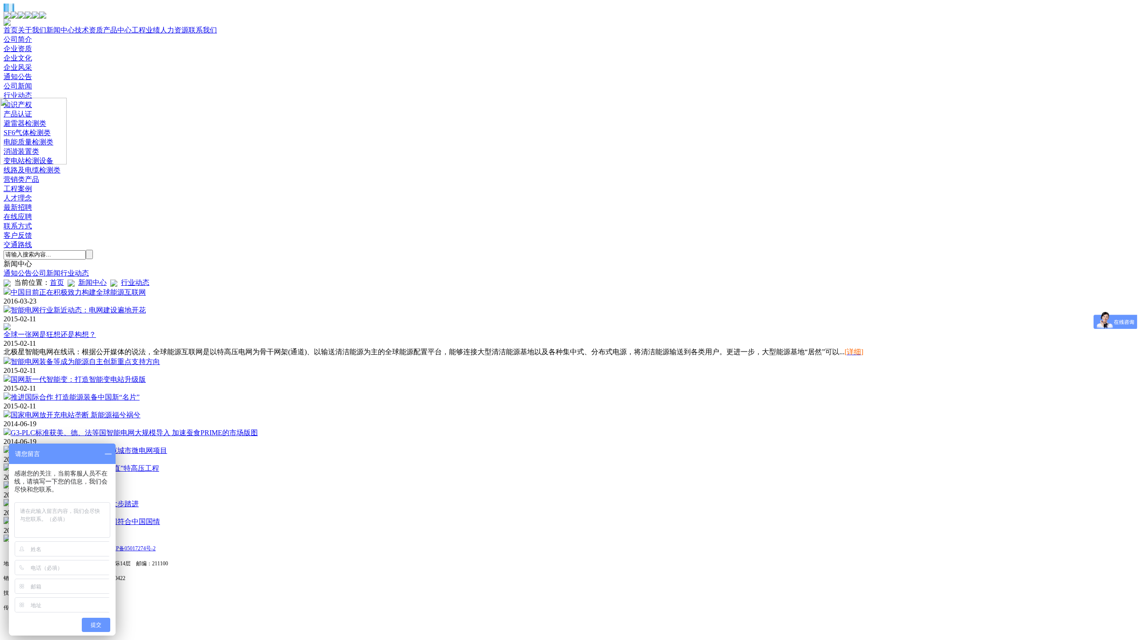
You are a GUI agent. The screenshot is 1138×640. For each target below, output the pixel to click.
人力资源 (174, 30)
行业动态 (18, 95)
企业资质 (18, 48)
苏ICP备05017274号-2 (130, 548)
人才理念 (18, 198)
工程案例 (18, 188)
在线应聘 (18, 216)
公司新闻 (18, 86)
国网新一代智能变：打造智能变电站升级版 (78, 379)
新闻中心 (60, 30)
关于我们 (32, 30)
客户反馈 (18, 235)
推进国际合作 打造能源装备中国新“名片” (75, 397)
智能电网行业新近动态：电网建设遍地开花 (78, 310)
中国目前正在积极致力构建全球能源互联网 (78, 292)
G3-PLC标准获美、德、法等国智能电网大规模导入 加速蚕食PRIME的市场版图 (134, 432)
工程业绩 (146, 30)
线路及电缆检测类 (32, 170)
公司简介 (18, 39)
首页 (11, 30)
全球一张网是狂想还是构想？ (50, 334)
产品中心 (117, 30)
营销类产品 (21, 179)
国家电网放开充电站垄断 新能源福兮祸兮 (75, 415)
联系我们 (202, 30)
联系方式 (18, 226)
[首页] (7, 539)
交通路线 (18, 244)
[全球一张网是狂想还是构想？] (7, 328)
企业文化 (18, 58)
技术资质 (89, 30)
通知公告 (18, 76)
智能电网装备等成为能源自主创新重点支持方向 (85, 361)
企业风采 (18, 67)
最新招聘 (18, 207)
